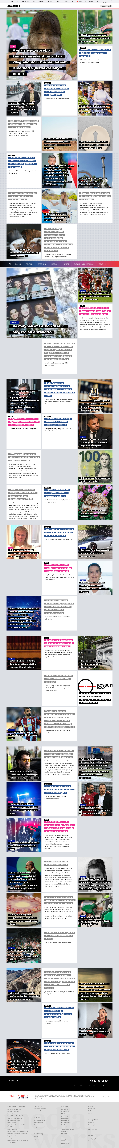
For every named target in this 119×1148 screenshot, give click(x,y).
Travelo (58, 1)
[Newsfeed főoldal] (13, 1081)
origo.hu (36, 1127)
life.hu (90, 1111)
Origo (11, 1)
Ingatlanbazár (89, 1)
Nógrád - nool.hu (12, 1136)
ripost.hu (90, 1106)
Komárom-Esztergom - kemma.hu (17, 1133)
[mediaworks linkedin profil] (108, 1096)
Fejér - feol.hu (11, 1122)
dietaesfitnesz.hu (66, 1127)
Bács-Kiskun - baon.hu (14, 1109)
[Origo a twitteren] (95, 1081)
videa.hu (90, 1127)
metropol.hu (91, 1108)
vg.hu (36, 1136)
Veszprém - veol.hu (40, 1108)
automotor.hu (65, 1111)
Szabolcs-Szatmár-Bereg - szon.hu (17, 1140)
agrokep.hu (37, 1138)
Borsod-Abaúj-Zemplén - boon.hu (17, 1116)
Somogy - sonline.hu (13, 1138)
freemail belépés (106, 6)
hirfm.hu (90, 1141)
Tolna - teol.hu (11, 1142)
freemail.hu (91, 1122)
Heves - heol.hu (12, 1129)
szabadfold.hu (38, 1122)
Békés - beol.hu (12, 1113)
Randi (80, 1)
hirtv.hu (36, 1125)
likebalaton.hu (65, 1118)
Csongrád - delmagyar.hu (14, 1118)
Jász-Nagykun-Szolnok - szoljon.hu (17, 1131)
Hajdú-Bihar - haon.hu (13, 1127)
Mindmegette (25, 1)
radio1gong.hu (92, 1138)
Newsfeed (41, 1)
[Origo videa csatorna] (103, 1081)
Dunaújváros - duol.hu (13, 1120)
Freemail (50, 1)
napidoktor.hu (65, 1120)
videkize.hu (64, 1131)
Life (18, 1)
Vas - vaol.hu (38, 1106)
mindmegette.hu (66, 1122)
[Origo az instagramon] (99, 1081)
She (73, 1)
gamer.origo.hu (65, 1116)
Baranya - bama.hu (13, 1111)
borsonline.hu (65, 1143)
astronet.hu (64, 1109)
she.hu (90, 1113)
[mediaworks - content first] (18, 1096)
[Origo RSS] (106, 1081)
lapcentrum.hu (92, 1129)
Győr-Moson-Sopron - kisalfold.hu (17, 1125)
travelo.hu (64, 1125)
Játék (98, 1)
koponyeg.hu (92, 1125)
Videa (34, 1)
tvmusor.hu (64, 1133)
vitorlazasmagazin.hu (67, 1129)
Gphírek (66, 1)
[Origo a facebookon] (91, 1081)
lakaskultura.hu (65, 1113)
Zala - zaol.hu (38, 1111)
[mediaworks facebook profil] (104, 1096)
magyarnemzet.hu (39, 1120)
